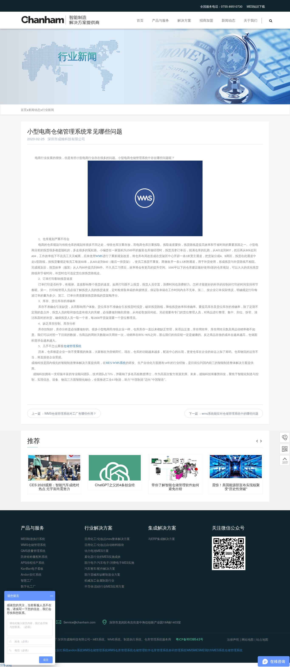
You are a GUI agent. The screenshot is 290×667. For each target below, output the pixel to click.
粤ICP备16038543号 (189, 639)
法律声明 (233, 639)
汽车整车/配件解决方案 (99, 568)
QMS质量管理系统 (33, 550)
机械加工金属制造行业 (99, 580)
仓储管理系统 (72, 346)
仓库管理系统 (160, 650)
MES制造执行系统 (33, 539)
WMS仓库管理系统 (120, 650)
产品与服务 (160, 20)
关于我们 (250, 20)
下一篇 (223, 413)
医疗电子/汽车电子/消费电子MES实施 (109, 562)
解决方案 (184, 20)
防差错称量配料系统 (34, 556)
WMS (99, 256)
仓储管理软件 (142, 650)
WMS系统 (119, 363)
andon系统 (75, 650)
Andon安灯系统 (31, 574)
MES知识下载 (256, 6)
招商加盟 (206, 20)
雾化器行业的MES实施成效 (102, 556)
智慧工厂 (27, 580)
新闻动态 (228, 20)
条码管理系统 (177, 650)
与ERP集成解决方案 (161, 539)
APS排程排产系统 (32, 562)
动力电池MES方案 (96, 550)
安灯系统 (62, 650)
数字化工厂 (28, 586)
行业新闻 (48, 109)
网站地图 (247, 639)
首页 (140, 20)
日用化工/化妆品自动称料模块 (104, 545)
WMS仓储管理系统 (33, 545)
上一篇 (64, 413)
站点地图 (262, 639)
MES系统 (218, 650)
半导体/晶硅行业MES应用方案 (104, 586)
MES (109, 363)
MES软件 (206, 650)
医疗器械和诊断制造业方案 (102, 574)
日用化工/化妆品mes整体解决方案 (107, 539)
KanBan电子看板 (32, 568)
